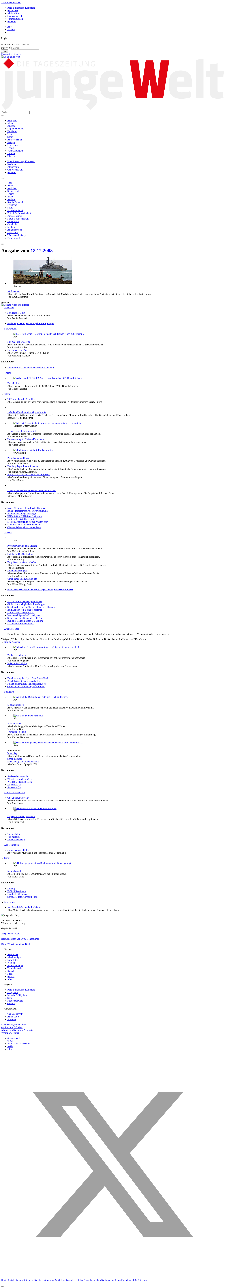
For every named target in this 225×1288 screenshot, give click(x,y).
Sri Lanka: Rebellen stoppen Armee (24, 601)
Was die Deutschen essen (19, 781)
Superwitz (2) (14, 787)
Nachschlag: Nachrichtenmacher (23, 761)
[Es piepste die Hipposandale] (34, 808)
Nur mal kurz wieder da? (19, 342)
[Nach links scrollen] (2, 178)
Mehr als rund (14, 871)
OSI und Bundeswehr (17, 797)
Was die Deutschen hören (19, 779)
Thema (10, 134)
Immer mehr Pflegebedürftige (21, 513)
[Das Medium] (47, 378)
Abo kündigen (14, 957)
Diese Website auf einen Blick (15, 944)
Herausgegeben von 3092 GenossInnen (20, 939)
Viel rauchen (13, 836)
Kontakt (11, 971)
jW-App (11, 976)
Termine (11, 153)
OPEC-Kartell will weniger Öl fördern (26, 686)
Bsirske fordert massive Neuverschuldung (27, 511)
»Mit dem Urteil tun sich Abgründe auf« (26, 412)
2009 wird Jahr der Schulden (21, 399)
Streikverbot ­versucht (17, 776)
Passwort (5, 47)
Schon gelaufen (14, 759)
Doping (11, 888)
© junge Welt (13, 1038)
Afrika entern (13, 291)
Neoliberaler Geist (16, 312)
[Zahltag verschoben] (47, 647)
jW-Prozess (12, 10)
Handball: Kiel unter (17, 894)
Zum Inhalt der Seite (11, 2)
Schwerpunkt (10, 328)
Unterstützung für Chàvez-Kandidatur (25, 439)
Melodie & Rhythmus (17, 995)
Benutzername (8, 44)
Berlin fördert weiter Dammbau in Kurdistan (28, 474)
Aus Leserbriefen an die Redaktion (24, 907)
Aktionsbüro (13, 13)
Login (4, 51)
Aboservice (12, 954)
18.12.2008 (42, 250)
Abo (9, 26)
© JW (10, 1041)
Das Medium (13, 383)
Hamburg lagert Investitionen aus (23, 466)
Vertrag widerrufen (10, 1033)
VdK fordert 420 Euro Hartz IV (22, 519)
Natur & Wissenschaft (14, 792)
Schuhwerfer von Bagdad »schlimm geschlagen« (31, 607)
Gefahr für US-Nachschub (20, 554)
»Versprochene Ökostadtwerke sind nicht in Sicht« (31, 490)
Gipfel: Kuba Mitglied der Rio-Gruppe (26, 604)
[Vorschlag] (48, 742)
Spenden (11, 1019)
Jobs (9, 979)
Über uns (11, 156)
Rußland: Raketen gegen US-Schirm (25, 620)
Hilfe (9, 1049)
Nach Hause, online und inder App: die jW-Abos (14, 1026)
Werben (11, 962)
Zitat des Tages (11, 628)
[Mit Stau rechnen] (40, 697)
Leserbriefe (12, 145)
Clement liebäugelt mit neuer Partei (24, 527)
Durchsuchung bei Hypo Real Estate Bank (28, 678)
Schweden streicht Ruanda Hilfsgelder (25, 618)
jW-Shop (11, 21)
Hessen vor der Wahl (17, 350)
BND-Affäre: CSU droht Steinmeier (24, 516)
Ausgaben (12, 120)
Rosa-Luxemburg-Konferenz (21, 7)
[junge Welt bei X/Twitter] (112, 1275)
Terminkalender (14, 968)
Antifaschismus (14, 139)
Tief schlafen (13, 834)
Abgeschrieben (11, 844)
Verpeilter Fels (14, 723)
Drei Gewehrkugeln (17, 570)
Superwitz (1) (14, 784)
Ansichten (9, 307)
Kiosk (10, 973)
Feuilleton (12, 131)
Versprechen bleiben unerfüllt (21, 431)
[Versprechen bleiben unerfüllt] (47, 423)
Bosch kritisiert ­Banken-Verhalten (23, 681)
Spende (11, 29)
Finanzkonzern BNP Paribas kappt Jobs (26, 683)
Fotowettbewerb (15, 1000)
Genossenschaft (14, 16)
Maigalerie (12, 992)
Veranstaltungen (15, 18)
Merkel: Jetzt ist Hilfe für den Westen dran (27, 522)
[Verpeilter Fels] (28, 715)
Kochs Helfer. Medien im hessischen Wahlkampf (30, 367)
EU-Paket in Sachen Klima (20, 623)
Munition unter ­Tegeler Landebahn (24, 524)
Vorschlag (12, 753)
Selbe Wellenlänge (16, 839)
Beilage (11, 142)
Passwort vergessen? (11, 54)
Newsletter (12, 960)
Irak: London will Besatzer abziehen (24, 609)
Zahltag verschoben (16, 655)
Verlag (10, 148)
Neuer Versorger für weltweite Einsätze (26, 508)
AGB (10, 1046)
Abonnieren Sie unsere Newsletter (17, 1030)
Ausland (11, 126)
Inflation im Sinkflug (17, 663)
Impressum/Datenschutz (18, 1043)
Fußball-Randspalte (16, 891)
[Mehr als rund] (42, 863)
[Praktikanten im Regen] (33, 450)
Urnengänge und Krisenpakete (22, 579)
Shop (9, 998)
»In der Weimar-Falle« (18, 850)
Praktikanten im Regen (18, 458)
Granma (11, 1003)
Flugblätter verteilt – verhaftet (21, 562)
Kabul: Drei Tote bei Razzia (20, 612)
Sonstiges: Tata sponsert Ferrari (22, 897)
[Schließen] (2, 1286)
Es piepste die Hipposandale (21, 816)
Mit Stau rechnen (15, 705)
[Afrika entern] (42, 283)
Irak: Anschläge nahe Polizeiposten (24, 615)
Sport (10, 137)
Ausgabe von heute (10, 933)
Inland (10, 123)
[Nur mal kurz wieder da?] (48, 334)
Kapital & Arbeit (15, 128)
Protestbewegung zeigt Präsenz (22, 545)
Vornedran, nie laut (16, 732)
